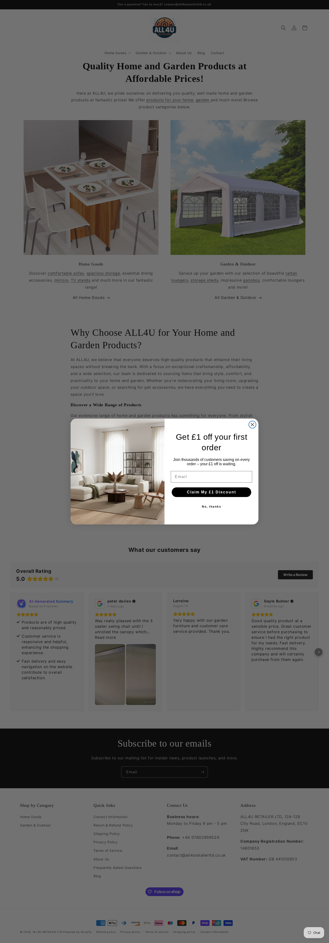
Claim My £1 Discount (211, 492)
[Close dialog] (252, 424)
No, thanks (211, 506)
